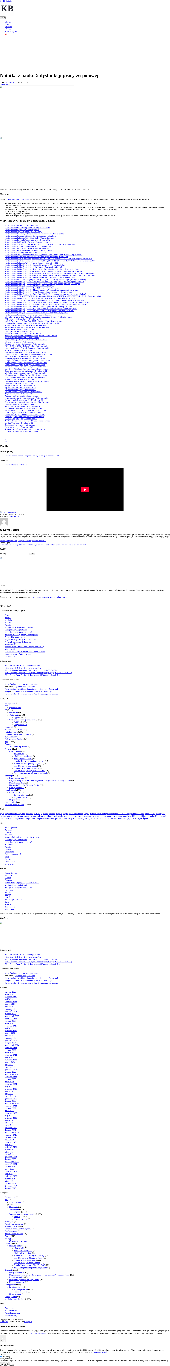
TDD (102, 818)
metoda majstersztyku (155, 813)
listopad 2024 (10, 1043)
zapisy (128, 818)
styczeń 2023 (10, 1096)
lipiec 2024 (9, 1052)
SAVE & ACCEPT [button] (7, 1365)
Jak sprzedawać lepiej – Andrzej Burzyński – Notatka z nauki (27, 327)
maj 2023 (8, 1086)
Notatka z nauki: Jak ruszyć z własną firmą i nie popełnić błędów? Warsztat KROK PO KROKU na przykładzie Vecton (48, 259)
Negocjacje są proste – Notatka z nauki (19, 350)
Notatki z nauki (13, 517)
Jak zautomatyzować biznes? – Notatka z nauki (22, 338)
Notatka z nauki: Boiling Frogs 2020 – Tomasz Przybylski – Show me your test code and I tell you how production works (49, 273)
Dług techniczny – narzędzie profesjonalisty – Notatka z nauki (27, 402)
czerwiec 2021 (11, 1142)
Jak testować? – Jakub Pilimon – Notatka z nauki (22, 406)
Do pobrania (10, 656)
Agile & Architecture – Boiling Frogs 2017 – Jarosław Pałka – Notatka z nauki (33, 321)
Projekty (8, 749)
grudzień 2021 (11, 1127)
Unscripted (112, 818)
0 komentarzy (5, 84)
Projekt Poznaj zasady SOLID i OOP (20, 639)
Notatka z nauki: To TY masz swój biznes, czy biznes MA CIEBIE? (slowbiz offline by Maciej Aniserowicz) (44, 300)
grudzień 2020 (11, 1157)
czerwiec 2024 (11, 1055)
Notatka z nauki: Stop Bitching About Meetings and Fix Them (27, 228)
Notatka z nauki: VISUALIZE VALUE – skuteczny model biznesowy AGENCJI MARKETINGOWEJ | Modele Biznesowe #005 (53, 296)
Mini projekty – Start (23, 758)
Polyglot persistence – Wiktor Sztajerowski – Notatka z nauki (27, 381)
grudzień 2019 (11, 1186)
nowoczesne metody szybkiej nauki (127, 816)
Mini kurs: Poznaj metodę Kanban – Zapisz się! (38, 689)
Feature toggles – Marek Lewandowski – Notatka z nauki (26, 363)
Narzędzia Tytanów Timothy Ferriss (24, 785)
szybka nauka (93, 818)
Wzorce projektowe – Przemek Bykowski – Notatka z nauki (27, 348)
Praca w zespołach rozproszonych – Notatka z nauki (24, 400)
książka (59, 813)
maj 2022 (8, 1115)
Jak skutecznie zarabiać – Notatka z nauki (20, 329)
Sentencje (9, 775)
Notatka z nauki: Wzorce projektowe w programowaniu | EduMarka (29, 250)
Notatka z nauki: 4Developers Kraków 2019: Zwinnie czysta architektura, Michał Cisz (36, 257)
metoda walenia (36, 816)
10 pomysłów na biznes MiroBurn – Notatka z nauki (24, 408)
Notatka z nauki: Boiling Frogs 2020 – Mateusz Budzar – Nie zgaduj (30, 286)
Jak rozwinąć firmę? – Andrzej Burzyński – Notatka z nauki (26, 367)
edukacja (29, 813)
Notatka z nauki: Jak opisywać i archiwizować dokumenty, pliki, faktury (31, 236)
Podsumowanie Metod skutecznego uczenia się (24, 647)
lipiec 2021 (9, 1140)
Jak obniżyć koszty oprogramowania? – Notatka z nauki (25, 373)
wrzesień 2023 (11, 1077)
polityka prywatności (38, 1333)
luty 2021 (9, 1152)
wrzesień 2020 (11, 1164)
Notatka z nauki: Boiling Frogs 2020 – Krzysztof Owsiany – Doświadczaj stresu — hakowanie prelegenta (43, 271)
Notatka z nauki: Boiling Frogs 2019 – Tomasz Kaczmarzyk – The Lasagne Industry (35, 265)
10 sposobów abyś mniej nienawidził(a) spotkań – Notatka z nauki (29, 354)
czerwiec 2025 (11, 1026)
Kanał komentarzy (12, 1313)
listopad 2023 (10, 1072)
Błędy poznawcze (16, 778)
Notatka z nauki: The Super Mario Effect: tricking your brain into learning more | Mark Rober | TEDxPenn (43, 255)
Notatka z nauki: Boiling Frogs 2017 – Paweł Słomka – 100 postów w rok (32, 288)
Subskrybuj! (13, 512)
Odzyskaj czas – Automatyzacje (18, 654)
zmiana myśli (136, 818)
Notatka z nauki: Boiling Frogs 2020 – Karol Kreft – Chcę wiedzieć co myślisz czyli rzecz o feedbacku (42, 269)
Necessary (6, 1357)
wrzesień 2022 (11, 1106)
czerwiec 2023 (11, 1084)
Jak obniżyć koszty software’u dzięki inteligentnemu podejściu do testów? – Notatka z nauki (38, 317)
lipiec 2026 (9, 994)
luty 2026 (9, 1006)
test (106, 818)
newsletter (68, 816)
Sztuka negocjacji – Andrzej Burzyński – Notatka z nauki (25, 325)
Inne (6, 705)
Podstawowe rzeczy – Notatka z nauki (19, 427)
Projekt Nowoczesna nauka (16, 637)
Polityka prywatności (13, 854)
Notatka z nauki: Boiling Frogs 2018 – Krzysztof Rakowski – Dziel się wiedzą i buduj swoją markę (41, 309)
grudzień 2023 (11, 1069)
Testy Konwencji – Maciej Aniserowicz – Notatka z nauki (26, 340)
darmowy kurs (19, 813)
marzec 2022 (10, 1120)
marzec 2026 (10, 1004)
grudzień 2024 (11, 1040)
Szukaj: (3, 553)
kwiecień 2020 (11, 1176)
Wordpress (28, 1322)
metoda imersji (139, 813)
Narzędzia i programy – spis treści (19, 632)
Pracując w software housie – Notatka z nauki (21, 396)
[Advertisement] (85, 53)
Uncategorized (11, 802)
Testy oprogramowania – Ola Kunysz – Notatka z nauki (25, 377)
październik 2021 (12, 1132)
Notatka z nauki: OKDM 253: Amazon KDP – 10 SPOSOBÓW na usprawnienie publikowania (40, 244)
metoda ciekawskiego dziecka (102, 813)
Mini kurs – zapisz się (23, 756)
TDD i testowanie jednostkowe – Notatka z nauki (23, 319)
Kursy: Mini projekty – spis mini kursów (22, 837)
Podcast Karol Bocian (14, 739)
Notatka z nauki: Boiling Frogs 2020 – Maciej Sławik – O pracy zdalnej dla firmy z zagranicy (39, 307)
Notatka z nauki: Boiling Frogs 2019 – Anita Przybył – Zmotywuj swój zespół (33, 267)
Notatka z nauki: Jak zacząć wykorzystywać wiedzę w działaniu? (28, 315)
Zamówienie (10, 861)
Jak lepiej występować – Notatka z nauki (19, 342)
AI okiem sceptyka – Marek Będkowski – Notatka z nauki (26, 375)
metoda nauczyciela (8, 816)
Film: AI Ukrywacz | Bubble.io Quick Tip (22, 665)
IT (6, 710)
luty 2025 (9, 1035)
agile (2, 813)
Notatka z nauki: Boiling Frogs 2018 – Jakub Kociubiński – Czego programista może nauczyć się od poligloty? (45, 294)
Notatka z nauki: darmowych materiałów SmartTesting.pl (25, 253)
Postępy (8, 744)
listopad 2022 (10, 1101)
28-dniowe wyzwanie (18, 746)
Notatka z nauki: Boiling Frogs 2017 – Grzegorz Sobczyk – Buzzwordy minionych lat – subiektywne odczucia (45, 304)
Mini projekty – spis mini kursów (19, 627)
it (41, 813)
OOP (156, 816)
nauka (60, 816)
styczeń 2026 (10, 1009)
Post (6, 741)
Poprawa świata (20, 797)
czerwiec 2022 (11, 1113)
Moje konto (9, 864)
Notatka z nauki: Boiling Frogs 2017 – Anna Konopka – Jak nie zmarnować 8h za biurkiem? (38, 292)
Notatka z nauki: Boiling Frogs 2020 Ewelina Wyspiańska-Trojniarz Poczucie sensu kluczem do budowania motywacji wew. (50, 275)
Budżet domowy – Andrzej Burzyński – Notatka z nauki (25, 352)
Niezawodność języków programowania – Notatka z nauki (26, 398)
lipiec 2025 (9, 1023)
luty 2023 (9, 1094)
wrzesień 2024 (11, 1047)
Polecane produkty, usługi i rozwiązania (21, 634)
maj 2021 (8, 1144)
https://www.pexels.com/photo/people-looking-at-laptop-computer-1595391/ (32, 456)
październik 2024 (12, 1045)
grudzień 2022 (11, 1098)
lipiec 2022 (9, 1110)
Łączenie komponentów (28, 684)
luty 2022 (9, 1123)
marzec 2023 (10, 1091)
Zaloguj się (9, 1308)
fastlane (37, 813)
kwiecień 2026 (11, 1001)
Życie (145, 818)
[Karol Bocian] (7, 15)
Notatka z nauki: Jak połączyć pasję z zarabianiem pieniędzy (27, 248)
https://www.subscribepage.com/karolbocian (49, 597)
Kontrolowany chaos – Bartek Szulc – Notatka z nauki (25, 344)
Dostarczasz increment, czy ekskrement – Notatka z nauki (26, 371)
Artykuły (8, 830)
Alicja (7, 691)
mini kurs (48, 816)
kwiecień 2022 (11, 1118)
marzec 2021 (10, 1149)
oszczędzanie (11, 818)
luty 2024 (9, 1064)
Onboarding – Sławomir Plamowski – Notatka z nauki (24, 417)
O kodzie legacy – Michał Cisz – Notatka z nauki (23, 413)
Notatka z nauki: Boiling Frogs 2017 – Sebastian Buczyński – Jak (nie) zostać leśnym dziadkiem (40, 298)
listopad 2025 (10, 1014)
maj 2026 (8, 999)
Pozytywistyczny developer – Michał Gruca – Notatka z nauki (27, 421)
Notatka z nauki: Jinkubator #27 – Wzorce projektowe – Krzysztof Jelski (31, 263)
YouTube (8, 27)
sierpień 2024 (10, 1050)
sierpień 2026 (10, 992)
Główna (8, 22)
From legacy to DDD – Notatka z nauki (19, 404)
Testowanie (14, 715)
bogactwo (9, 813)
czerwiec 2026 (11, 997)
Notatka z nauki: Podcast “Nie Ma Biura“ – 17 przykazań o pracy (29, 246)
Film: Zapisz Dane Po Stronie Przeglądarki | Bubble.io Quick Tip (32, 675)
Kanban (52, 813)
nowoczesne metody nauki (100, 816)
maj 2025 (8, 1028)
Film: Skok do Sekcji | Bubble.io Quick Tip (23, 668)
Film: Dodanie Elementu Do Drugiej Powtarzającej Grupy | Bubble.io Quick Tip (38, 673)
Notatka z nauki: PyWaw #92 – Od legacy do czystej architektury (28, 242)
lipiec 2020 (9, 1169)
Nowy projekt (148, 816)
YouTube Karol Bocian (14, 804)
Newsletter (9, 852)
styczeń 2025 (10, 1038)
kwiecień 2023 (11, 1089)
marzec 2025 (10, 1033)
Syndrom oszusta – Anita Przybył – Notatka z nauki (23, 392)
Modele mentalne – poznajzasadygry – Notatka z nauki (25, 365)
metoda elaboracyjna (124, 813)
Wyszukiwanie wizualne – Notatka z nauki (20, 388)
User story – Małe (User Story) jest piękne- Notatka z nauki (26, 369)
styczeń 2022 (10, 1125)
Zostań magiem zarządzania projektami (30, 773)
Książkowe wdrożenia (14, 729)
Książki (8, 625)
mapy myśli (84, 813)
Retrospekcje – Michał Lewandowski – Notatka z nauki (25, 429)
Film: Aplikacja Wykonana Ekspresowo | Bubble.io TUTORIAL (32, 670)
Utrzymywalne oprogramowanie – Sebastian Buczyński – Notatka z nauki (32, 323)
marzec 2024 (10, 1062)
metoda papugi (23, 816)
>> (6, 441)
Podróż (8, 617)
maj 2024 (8, 1057)
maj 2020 (8, 1174)
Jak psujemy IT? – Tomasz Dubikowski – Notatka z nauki (26, 410)
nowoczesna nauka (81, 816)
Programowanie (20, 724)
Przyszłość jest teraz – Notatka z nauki (19, 394)
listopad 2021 (10, 1130)
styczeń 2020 (10, 1183)
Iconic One (4, 1322)
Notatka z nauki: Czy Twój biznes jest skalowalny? (23, 232)
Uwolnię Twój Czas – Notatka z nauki (19, 423)
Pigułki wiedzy (11, 737)
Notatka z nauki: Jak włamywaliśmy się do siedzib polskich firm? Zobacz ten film (34, 234)
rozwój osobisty (65, 818)
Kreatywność (10, 644)
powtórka (21, 818)
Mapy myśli (10, 649)
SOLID (76, 818)
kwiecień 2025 (11, 1030)
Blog (7, 24)
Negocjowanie (15, 800)
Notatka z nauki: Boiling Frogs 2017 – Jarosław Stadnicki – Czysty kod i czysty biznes (36, 313)
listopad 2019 (10, 1188)
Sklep (7, 856)
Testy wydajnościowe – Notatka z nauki (19, 331)
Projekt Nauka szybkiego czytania (28, 763)
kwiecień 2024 (11, 1060)
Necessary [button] (4, 1354)
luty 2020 (9, 1181)
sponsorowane (15, 707)
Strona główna (11, 827)
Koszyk (8, 859)
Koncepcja (9, 727)
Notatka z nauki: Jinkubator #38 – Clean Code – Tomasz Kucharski (29, 238)
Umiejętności (10, 790)
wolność (121, 818)
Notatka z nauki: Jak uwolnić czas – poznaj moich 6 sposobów (27, 240)
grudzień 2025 (11, 1011)
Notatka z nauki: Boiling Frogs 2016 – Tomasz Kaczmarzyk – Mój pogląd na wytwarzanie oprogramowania (44, 282)
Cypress (17, 717)
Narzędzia (13, 712)
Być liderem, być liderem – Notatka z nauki (20, 425)
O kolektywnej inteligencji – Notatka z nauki (21, 419)
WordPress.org (11, 1315)
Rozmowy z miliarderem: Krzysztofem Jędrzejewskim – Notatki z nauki (31, 336)
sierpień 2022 (10, 1108)
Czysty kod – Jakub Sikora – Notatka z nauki (21, 431)
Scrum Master (10, 694)
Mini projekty (15, 751)
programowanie (32, 818)
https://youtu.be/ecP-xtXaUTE (16, 465)
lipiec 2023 (9, 1081)
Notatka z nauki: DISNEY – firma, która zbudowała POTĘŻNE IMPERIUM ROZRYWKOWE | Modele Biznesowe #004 (50, 261)
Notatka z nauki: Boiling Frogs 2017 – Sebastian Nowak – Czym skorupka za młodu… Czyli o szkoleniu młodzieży (47, 302)
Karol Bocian (9, 82)
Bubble (17, 722)
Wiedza (8, 29)
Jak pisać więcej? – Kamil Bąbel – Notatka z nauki (23, 356)
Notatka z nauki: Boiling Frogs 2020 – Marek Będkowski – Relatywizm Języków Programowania (40, 277)
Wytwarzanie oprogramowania (22, 720)
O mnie (8, 832)
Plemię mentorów (16, 787)
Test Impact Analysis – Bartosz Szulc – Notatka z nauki (25, 415)
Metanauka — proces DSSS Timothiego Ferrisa (25, 651)
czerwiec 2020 (11, 1171)
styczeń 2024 (10, 1067)
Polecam (8, 835)
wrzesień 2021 (11, 1135)
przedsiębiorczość (46, 818)
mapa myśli (74, 813)
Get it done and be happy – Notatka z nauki (20, 390)
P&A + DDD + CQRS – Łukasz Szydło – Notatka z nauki (26, 346)
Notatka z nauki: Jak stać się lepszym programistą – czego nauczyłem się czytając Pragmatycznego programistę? (45, 280)
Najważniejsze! (11, 31)
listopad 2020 (10, 1159)
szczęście (83, 818)
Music (55, 816)
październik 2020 (12, 1161)
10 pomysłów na (21, 795)
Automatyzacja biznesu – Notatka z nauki (20, 379)
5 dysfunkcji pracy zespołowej (18, 199)
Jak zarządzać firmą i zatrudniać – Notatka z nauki (23, 334)
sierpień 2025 (10, 1021)
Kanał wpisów (11, 1310)
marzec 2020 (10, 1178)
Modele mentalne (16, 783)
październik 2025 (12, 1016)
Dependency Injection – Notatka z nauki (19, 383)
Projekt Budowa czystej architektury (29, 761)
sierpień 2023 (10, 1079)
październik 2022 (12, 1103)
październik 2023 (12, 1074)
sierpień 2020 (10, 1166)
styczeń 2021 (10, 1154)
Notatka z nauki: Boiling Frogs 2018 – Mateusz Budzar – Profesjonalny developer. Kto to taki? (39, 311)
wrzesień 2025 (11, 1018)
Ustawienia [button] (149, 1333)
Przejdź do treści (6, 1)
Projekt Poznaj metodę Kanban (18, 642)
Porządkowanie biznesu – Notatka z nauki (20, 385)
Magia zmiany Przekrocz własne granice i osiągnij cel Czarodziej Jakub (39, 780)
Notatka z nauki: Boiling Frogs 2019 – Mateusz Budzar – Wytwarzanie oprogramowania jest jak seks (42, 290)
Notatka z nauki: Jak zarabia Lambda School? (21, 225)
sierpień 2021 (10, 1137)
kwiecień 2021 (11, 1147)
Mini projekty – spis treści (16, 630)
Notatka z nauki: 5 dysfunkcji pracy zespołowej (22, 230)
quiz (56, 818)
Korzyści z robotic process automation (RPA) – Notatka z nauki (28, 361)
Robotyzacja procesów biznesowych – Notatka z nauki (25, 358)
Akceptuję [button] (158, 1333)
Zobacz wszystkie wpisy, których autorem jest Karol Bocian (23, 541)
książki (65, 813)
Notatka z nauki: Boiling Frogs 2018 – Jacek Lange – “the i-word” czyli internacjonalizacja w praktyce (42, 284)
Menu (3, 17)
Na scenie (9, 844)
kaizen (45, 813)
